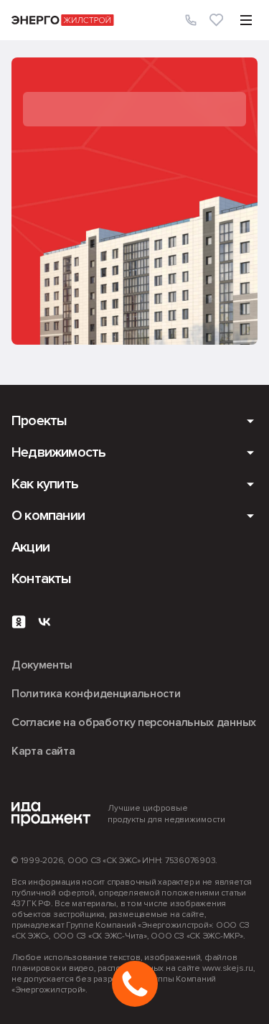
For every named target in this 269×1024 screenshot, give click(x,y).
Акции (30, 547)
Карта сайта (43, 751)
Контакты (41, 578)
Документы (41, 665)
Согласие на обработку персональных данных (133, 722)
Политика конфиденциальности (95, 693)
